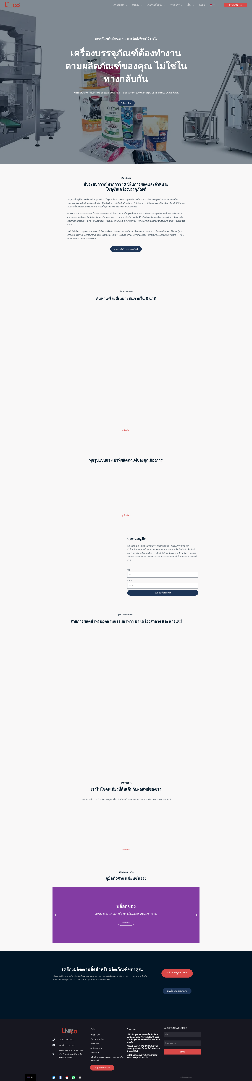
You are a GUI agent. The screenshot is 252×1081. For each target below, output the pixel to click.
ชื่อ (128, 570)
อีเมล (129, 580)
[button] (126, 5)
